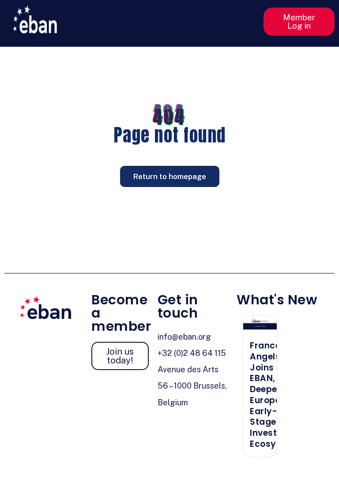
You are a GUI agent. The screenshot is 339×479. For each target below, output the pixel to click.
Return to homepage (169, 176)
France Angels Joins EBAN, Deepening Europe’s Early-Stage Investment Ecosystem (275, 394)
